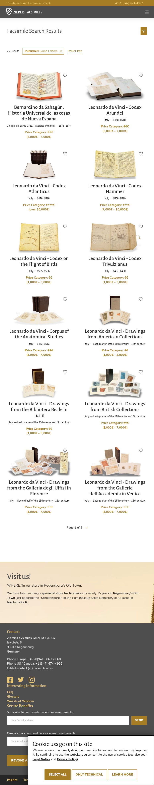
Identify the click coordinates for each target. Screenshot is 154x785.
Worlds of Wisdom (20, 701)
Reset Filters (75, 51)
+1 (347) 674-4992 (130, 3)
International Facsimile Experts (30, 3)
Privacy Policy (67, 759)
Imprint (12, 780)
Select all (58, 775)
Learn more (122, 775)
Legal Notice (41, 759)
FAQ (10, 692)
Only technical (89, 775)
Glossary (13, 697)
